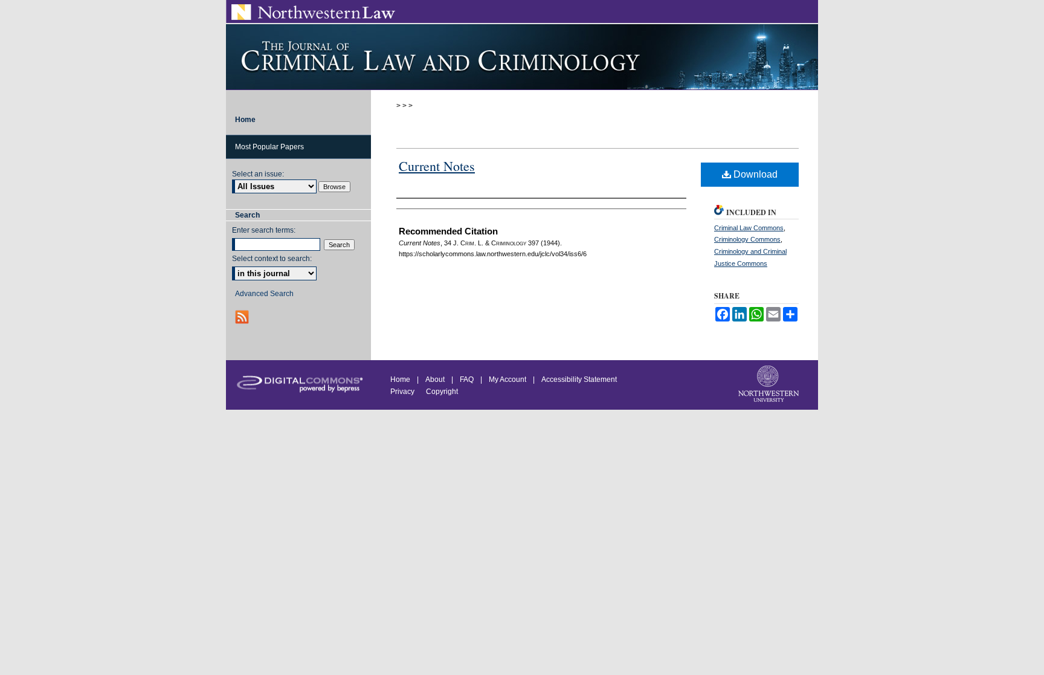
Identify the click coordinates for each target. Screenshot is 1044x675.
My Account (507, 379)
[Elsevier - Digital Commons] (298, 382)
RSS (243, 317)
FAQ (467, 379)
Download (754, 174)
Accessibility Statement (579, 379)
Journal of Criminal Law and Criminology (522, 56)
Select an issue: (258, 174)
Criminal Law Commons (749, 227)
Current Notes (437, 166)
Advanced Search (264, 293)
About (435, 379)
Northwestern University (769, 385)
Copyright (442, 391)
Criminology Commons (747, 239)
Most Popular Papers (269, 147)
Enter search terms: (263, 230)
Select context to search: (272, 258)
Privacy (403, 391)
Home (400, 379)
